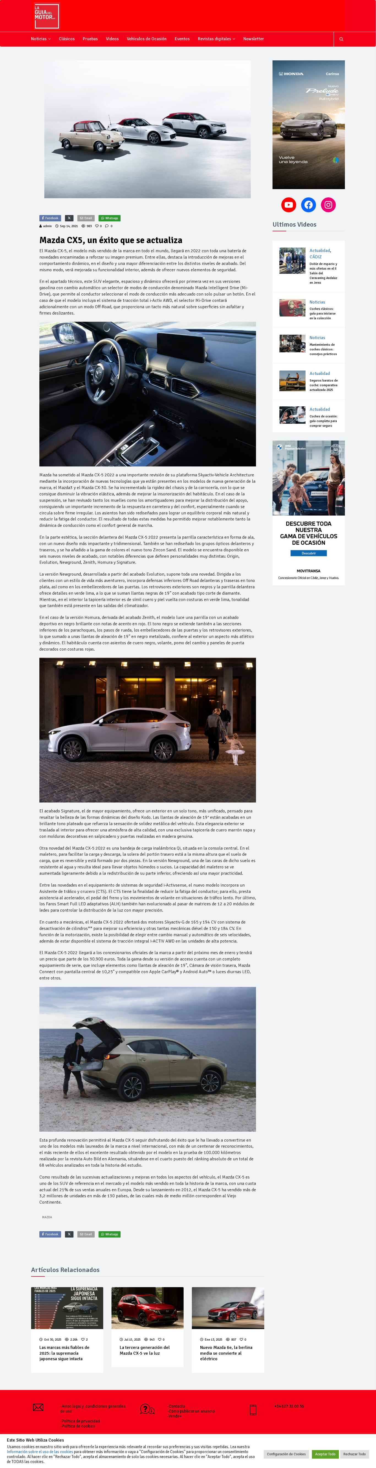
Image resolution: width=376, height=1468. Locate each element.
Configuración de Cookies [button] (286, 1454)
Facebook (51, 218)
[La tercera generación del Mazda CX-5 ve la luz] (147, 1308)
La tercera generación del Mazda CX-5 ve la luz (145, 1350)
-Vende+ (174, 1416)
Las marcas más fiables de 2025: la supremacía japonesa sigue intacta (64, 1353)
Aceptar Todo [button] (325, 1454)
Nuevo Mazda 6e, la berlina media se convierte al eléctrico (226, 1353)
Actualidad (320, 250)
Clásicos (67, 39)
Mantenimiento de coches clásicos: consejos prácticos (323, 349)
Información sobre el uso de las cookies (40, 1451)
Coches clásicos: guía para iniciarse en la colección (323, 313)
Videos (112, 39)
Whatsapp (111, 218)
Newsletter (253, 39)
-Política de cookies (77, 1426)
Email (88, 218)
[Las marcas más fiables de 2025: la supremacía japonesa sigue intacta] (67, 1308)
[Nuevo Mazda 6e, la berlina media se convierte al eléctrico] (228, 1308)
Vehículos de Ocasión (147, 39)
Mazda (47, 1217)
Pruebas (90, 39)
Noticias (39, 39)
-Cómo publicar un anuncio (191, 1411)
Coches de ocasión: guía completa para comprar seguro (323, 421)
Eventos (182, 39)
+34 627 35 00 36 (289, 1406)
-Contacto (176, 1406)
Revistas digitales (214, 39)
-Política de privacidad (80, 1421)
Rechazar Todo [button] (355, 1454)
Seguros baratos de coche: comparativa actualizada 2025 (324, 385)
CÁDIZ (316, 257)
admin (47, 226)
